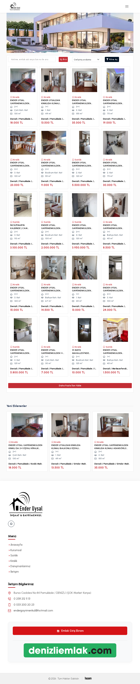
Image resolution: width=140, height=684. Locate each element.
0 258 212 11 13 (22, 598)
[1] (127, 6)
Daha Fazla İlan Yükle (70, 385)
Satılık (14, 555)
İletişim (14, 571)
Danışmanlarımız (20, 566)
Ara (65, 59)
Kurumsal (16, 550)
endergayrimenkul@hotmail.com (33, 610)
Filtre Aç (113, 59)
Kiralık (13, 561)
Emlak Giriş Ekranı (72, 630)
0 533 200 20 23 (24, 604)
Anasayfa (16, 544)
